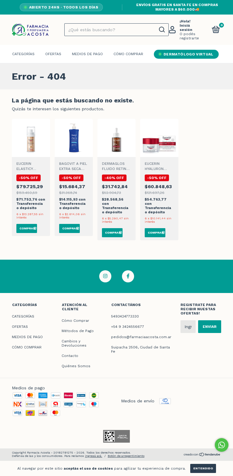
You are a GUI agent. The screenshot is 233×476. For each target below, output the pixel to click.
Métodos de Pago (78, 331)
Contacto (70, 356)
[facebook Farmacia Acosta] (128, 276)
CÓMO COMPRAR (128, 54)
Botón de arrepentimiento (126, 456)
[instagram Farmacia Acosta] (105, 276)
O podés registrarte (189, 36)
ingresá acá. (93, 456)
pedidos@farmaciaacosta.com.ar (141, 337)
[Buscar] (162, 29)
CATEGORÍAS (23, 54)
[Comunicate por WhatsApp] (221, 445)
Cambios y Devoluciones (74, 343)
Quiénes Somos (76, 366)
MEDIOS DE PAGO (87, 54)
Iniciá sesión (186, 27)
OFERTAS (53, 54)
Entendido (203, 468)
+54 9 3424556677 (127, 327)
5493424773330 (125, 316)
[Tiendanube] (202, 455)
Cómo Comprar (75, 320)
